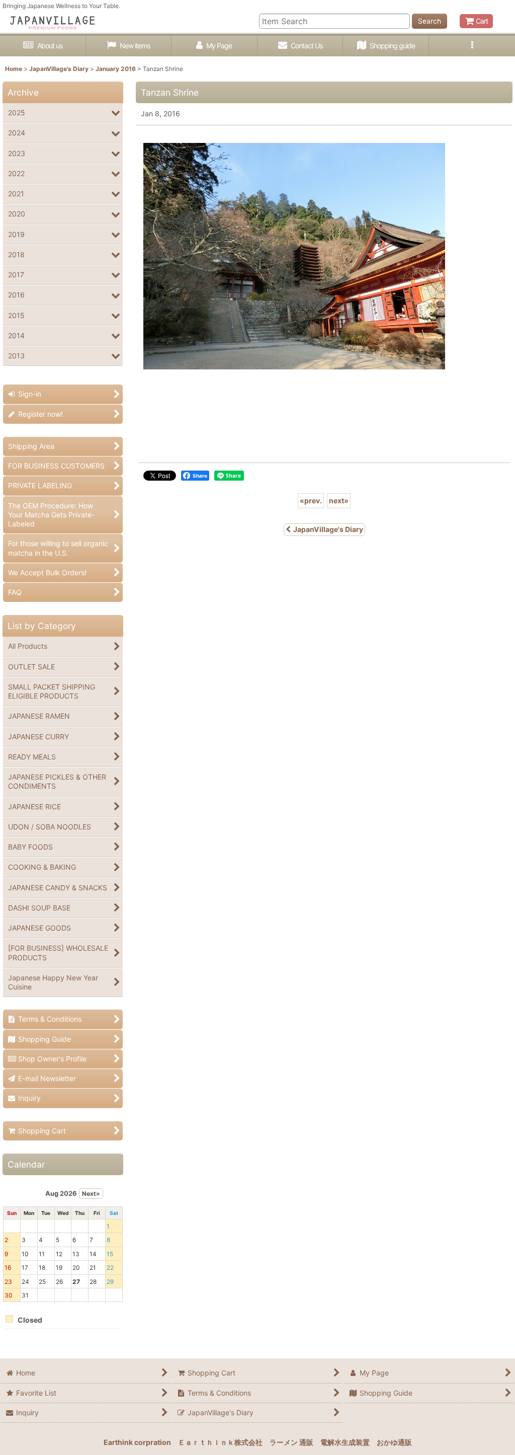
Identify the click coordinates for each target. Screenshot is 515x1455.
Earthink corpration (137, 1442)
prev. (311, 500)
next (339, 500)
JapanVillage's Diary (328, 529)
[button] (472, 46)
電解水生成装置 (345, 1442)
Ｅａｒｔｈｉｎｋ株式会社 (220, 1442)
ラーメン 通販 (291, 1442)
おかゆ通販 (394, 1442)
